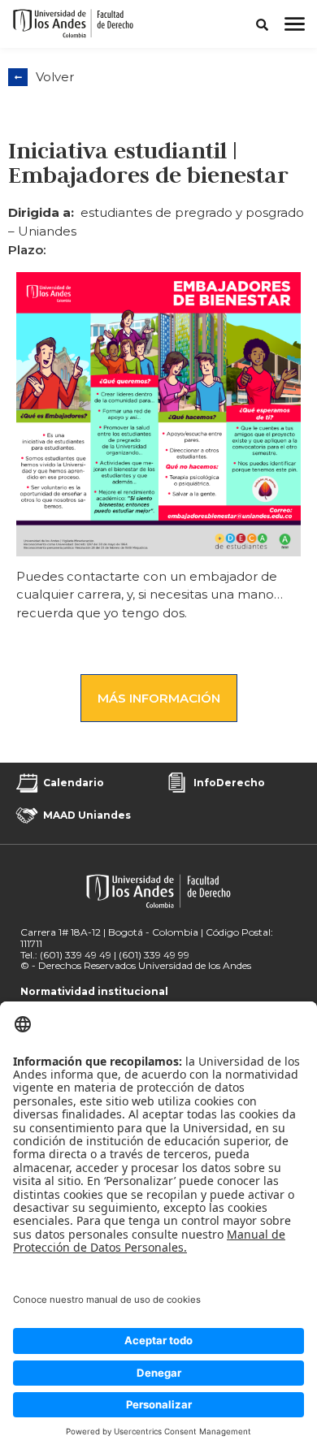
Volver (55, 76)
